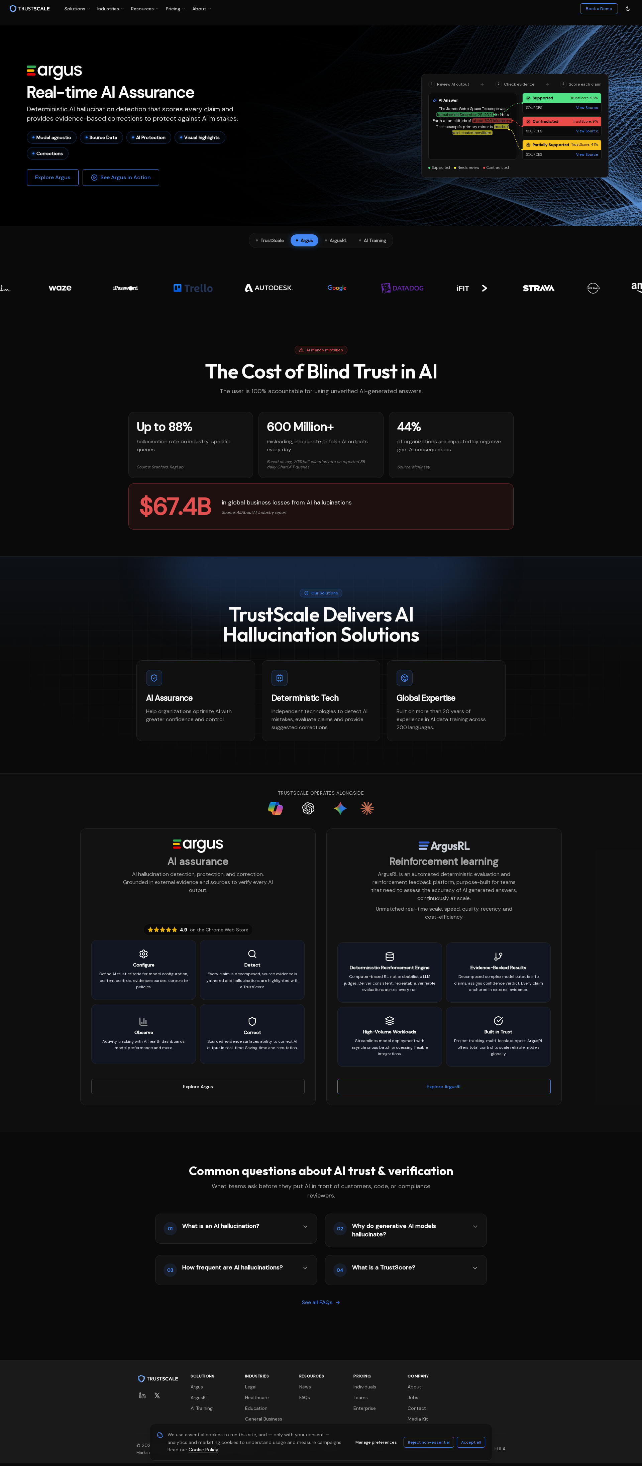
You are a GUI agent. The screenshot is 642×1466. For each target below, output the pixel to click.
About (199, 9)
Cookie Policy (203, 1450)
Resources (142, 9)
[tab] (269, 240)
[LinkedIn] (142, 1395)
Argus (197, 1387)
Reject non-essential (429, 1442)
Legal (250, 1387)
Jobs (413, 1397)
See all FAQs (317, 1302)
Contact (417, 1408)
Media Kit (418, 1419)
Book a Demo (599, 8)
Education (256, 1408)
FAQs (304, 1397)
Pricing (173, 9)
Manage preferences (376, 1442)
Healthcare (257, 1397)
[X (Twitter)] (157, 1395)
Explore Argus (52, 177)
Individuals (364, 1387)
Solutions (75, 9)
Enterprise (364, 1408)
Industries (108, 9)
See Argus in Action (125, 177)
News (305, 1387)
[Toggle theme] (628, 9)
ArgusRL (199, 1397)
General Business (263, 1419)
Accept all (471, 1442)
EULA (500, 1449)
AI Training (202, 1408)
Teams (360, 1397)
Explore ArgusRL (444, 1087)
